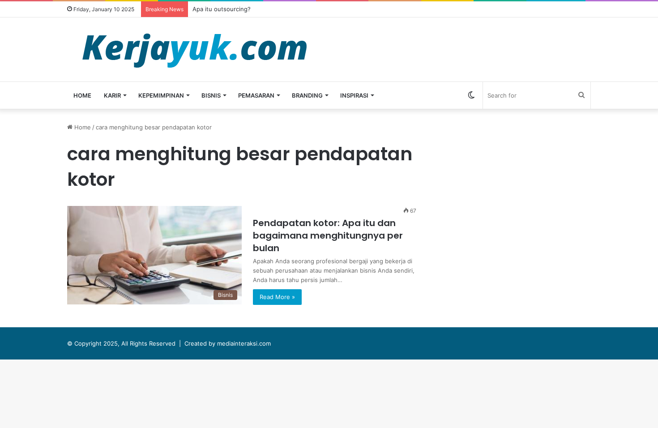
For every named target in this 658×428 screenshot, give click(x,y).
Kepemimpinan (161, 95)
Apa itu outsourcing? (221, 9)
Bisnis (211, 95)
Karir (112, 95)
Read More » (277, 296)
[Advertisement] (519, 185)
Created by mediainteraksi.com (227, 343)
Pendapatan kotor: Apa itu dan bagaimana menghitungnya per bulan (328, 235)
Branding (307, 95)
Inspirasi (354, 95)
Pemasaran (256, 95)
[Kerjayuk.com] (194, 49)
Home (82, 95)
